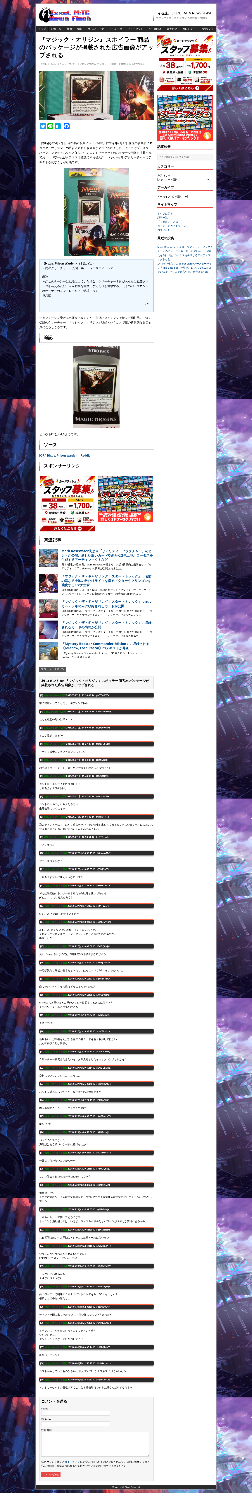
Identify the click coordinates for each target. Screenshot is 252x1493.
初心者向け (155, 28)
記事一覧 (56, 28)
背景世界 (172, 28)
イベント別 (115, 28)
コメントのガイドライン (171, 225)
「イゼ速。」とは (167, 221)
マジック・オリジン (52, 669)
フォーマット (135, 28)
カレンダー (188, 28)
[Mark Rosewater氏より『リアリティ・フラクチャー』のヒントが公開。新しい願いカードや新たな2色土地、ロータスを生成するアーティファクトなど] (48, 565)
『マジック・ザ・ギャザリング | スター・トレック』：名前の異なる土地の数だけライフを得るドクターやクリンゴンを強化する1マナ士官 (106, 580)
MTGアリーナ (96, 28)
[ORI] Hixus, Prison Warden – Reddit (64, 455)
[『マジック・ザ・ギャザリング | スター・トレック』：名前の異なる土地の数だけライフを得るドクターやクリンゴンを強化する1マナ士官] (48, 590)
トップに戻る (165, 213)
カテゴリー (163, 175)
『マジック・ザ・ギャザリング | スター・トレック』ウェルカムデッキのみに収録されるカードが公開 (106, 603)
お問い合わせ (165, 229)
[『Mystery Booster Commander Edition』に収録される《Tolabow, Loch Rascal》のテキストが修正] (48, 658)
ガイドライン (72, 1461)
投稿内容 (46, 1430)
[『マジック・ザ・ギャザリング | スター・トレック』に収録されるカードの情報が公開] (48, 637)
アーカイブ (163, 196)
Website (46, 1419)
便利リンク (207, 28)
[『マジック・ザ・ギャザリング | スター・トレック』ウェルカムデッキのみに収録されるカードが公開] (48, 615)
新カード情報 (74, 28)
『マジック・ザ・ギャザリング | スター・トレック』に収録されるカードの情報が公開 (106, 624)
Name (44, 1408)
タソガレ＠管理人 (86, 63)
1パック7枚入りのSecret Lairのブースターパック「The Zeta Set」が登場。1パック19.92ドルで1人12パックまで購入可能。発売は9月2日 (184, 267)
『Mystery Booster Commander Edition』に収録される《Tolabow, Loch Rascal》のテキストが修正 (105, 645)
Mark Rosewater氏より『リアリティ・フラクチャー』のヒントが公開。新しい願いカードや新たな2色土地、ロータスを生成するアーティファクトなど (107, 555)
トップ (42, 28)
